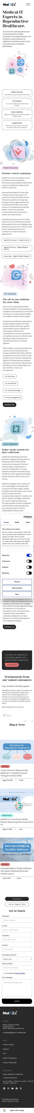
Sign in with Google (17, 1110)
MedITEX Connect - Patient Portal (16, 240)
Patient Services (10, 168)
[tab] (17, 899)
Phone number (7, 964)
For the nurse (10, 376)
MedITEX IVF (9, 405)
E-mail (5, 926)
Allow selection (17, 588)
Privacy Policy (20, 973)
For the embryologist (12, 390)
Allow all (17, 582)
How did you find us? (9, 955)
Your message (7, 977)
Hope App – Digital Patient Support (17, 256)
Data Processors (10, 1058)
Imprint (6, 1049)
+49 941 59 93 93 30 (10, 1078)
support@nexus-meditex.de (13, 1074)
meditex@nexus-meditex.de (14, 1032)
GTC (4, 1053)
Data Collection (10, 444)
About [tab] (28, 522)
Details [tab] (17, 522)
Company (6, 935)
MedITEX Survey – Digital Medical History (16, 248)
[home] (11, 4)
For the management (13, 397)
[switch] (29, 561)
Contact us (9, 627)
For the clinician (11, 383)
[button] (28, 4)
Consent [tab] (6, 522)
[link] (17, 93)
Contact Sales (12, 665)
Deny (17, 594)
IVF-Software (10, 294)
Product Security (9, 1062)
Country (5, 945)
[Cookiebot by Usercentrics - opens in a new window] (24, 517)
